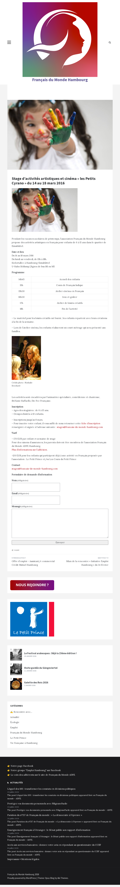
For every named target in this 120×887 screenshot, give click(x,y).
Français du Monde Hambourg (60, 79)
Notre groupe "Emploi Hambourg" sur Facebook (36, 770)
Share (16, 550)
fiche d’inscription (90, 423)
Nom (20, 480)
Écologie (14, 722)
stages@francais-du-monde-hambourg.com (80, 427)
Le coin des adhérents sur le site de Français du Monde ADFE (43, 774)
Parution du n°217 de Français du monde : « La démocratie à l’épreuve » (44, 815)
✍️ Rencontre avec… (21, 712)
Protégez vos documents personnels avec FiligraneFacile (37, 803)
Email (20, 493)
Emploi (14, 727)
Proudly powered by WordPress (22, 878)
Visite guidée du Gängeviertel (41, 667)
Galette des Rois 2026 (36, 682)
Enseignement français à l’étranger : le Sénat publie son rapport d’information (48, 830)
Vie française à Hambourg (23, 743)
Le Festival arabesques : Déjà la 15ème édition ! (50, 653)
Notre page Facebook (22, 766)
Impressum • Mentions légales (23, 859)
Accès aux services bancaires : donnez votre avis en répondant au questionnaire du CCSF (54, 844)
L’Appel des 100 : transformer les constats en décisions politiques (41, 788)
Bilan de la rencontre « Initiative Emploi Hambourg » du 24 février (87, 563)
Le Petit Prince (18, 737)
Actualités (16, 782)
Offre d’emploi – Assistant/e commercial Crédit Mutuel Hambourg (33, 563)
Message (22, 506)
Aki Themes (63, 878)
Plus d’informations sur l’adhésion (29, 449)
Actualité (14, 717)
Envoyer (60, 542)
